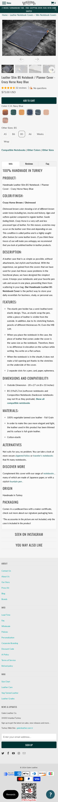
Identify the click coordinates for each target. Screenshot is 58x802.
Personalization (7, 637)
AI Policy (5, 654)
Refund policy (7, 666)
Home (5, 15)
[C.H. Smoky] (38, 112)
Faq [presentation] (47, 164)
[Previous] (21, 59)
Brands (4, 599)
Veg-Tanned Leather (9, 693)
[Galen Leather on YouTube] (13, 753)
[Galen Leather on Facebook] (8, 753)
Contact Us (6, 571)
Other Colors (33, 150)
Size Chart (5, 681)
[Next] (36, 59)
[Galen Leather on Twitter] (3, 753)
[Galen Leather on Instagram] (19, 753)
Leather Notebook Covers (22, 15)
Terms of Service (8, 660)
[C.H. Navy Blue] (30, 112)
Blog (3, 593)
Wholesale (5, 626)
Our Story (5, 582)
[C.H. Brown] (5, 112)
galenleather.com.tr (25, 728)
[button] (8, 87)
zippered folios (22, 455)
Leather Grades (8, 698)
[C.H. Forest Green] (13, 112)
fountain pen (16, 481)
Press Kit (5, 588)
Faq (2, 620)
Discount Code (7, 649)
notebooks (48, 473)
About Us (5, 576)
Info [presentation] (10, 164)
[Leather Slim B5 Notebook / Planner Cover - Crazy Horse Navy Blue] (29, 38)
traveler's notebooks (43, 455)
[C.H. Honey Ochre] (21, 112)
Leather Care (6, 687)
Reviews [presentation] (29, 164)
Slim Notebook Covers (46, 15)
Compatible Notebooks (13, 150)
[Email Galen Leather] (24, 753)
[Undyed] (46, 112)
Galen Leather (32, 767)
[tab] (10, 163)
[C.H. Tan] (5, 120)
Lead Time (5, 615)
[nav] (6, 3)
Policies (4, 632)
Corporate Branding (9, 643)
